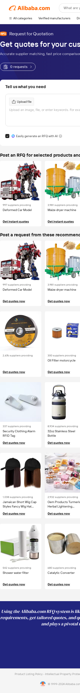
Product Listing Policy (29, 674)
